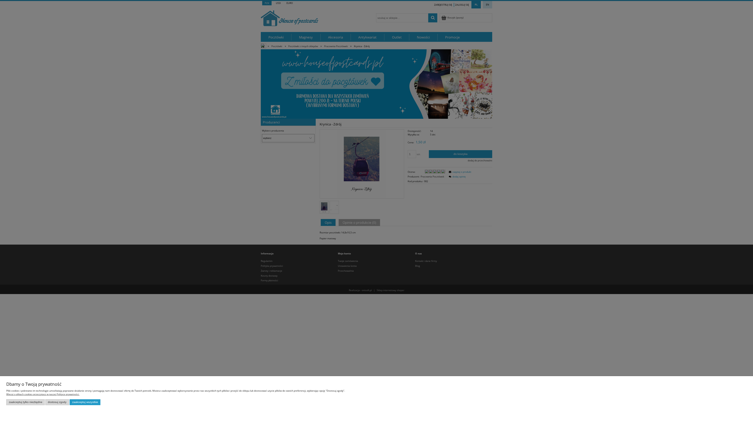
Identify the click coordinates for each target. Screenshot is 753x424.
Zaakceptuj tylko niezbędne (25, 402)
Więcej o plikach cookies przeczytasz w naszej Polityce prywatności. (42, 394)
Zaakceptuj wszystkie (85, 402)
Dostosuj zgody (57, 402)
